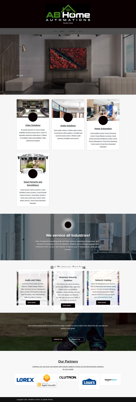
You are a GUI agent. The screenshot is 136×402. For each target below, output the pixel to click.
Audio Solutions (68, 125)
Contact (72, 31)
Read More (32, 302)
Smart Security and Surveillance (33, 183)
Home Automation (103, 128)
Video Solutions (32, 125)
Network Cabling (103, 280)
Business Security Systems (68, 279)
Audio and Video (33, 280)
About (62, 31)
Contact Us (58, 339)
